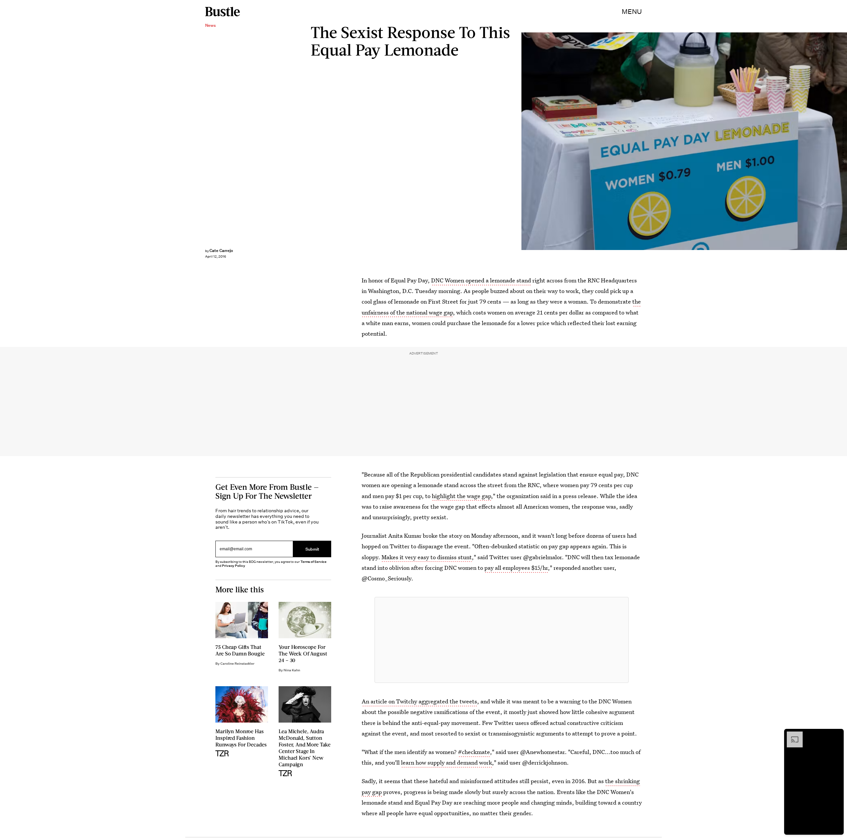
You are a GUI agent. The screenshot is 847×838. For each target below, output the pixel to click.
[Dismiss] (836, 735)
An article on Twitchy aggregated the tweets (419, 701)
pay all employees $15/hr (516, 567)
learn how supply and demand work (446, 762)
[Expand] (791, 735)
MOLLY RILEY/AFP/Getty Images (843, 141)
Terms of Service (313, 562)
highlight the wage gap (461, 496)
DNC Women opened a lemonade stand (481, 280)
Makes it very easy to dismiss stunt (426, 557)
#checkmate (474, 752)
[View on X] (502, 640)
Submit (312, 549)
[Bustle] (222, 11)
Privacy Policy (233, 566)
